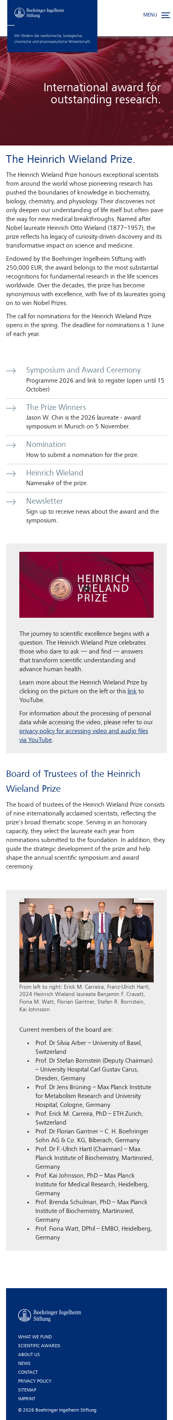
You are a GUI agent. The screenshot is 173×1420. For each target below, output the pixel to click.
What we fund (35, 1337)
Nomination (46, 445)
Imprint (26, 1399)
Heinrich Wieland (54, 473)
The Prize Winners (56, 408)
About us (29, 1354)
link (132, 691)
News (24, 1363)
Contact (28, 1372)
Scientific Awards (39, 1346)
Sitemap (27, 1390)
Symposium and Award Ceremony (83, 371)
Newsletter (44, 502)
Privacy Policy (34, 1381)
